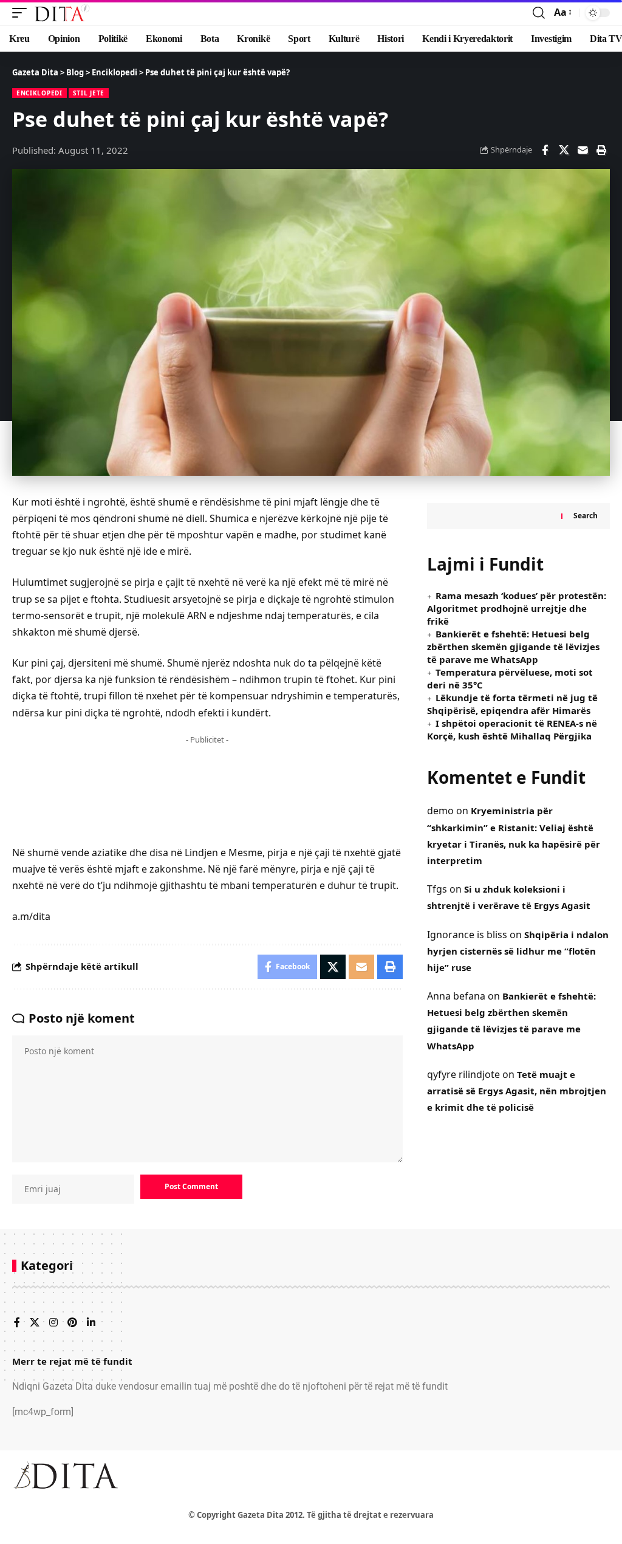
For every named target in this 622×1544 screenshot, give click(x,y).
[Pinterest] (72, 1323)
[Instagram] (53, 1323)
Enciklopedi (39, 93)
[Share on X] (563, 150)
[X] (34, 1323)
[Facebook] (17, 1323)
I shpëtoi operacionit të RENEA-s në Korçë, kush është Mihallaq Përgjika (512, 729)
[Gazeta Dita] (61, 13)
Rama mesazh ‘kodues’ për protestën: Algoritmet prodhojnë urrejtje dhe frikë (516, 608)
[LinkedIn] (91, 1323)
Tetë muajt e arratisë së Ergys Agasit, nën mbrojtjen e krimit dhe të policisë (516, 1090)
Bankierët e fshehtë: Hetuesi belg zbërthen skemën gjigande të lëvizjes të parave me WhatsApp (513, 646)
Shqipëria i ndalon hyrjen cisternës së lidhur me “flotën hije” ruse (518, 950)
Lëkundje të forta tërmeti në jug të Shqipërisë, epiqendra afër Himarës (512, 703)
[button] (22, 13)
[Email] (582, 150)
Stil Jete (88, 93)
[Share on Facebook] (544, 150)
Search (585, 515)
